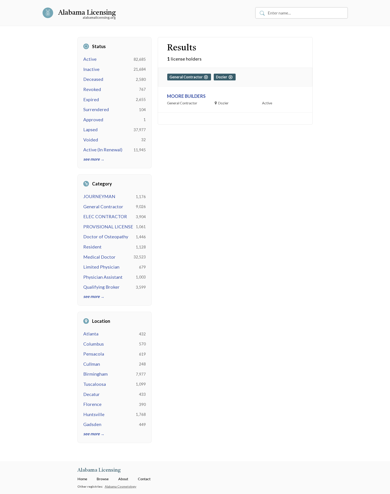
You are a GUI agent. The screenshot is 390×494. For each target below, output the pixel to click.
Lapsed (90, 129)
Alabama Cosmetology (120, 486)
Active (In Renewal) (102, 149)
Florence (92, 404)
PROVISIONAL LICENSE (108, 226)
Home (82, 479)
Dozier (222, 77)
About (123, 479)
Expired (91, 99)
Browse (103, 479)
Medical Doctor (99, 257)
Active (90, 59)
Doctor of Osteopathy (105, 236)
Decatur (91, 394)
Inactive (91, 69)
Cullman (91, 364)
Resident (92, 246)
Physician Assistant (103, 277)
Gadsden (92, 424)
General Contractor (103, 206)
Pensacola (93, 353)
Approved (93, 119)
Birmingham (95, 374)
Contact (144, 479)
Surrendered (96, 109)
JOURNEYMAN (99, 196)
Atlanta (90, 333)
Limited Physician (101, 266)
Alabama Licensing (87, 12)
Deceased (93, 79)
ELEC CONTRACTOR (105, 216)
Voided (90, 139)
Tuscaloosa (94, 384)
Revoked (92, 89)
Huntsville (93, 414)
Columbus (93, 344)
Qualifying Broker (101, 287)
